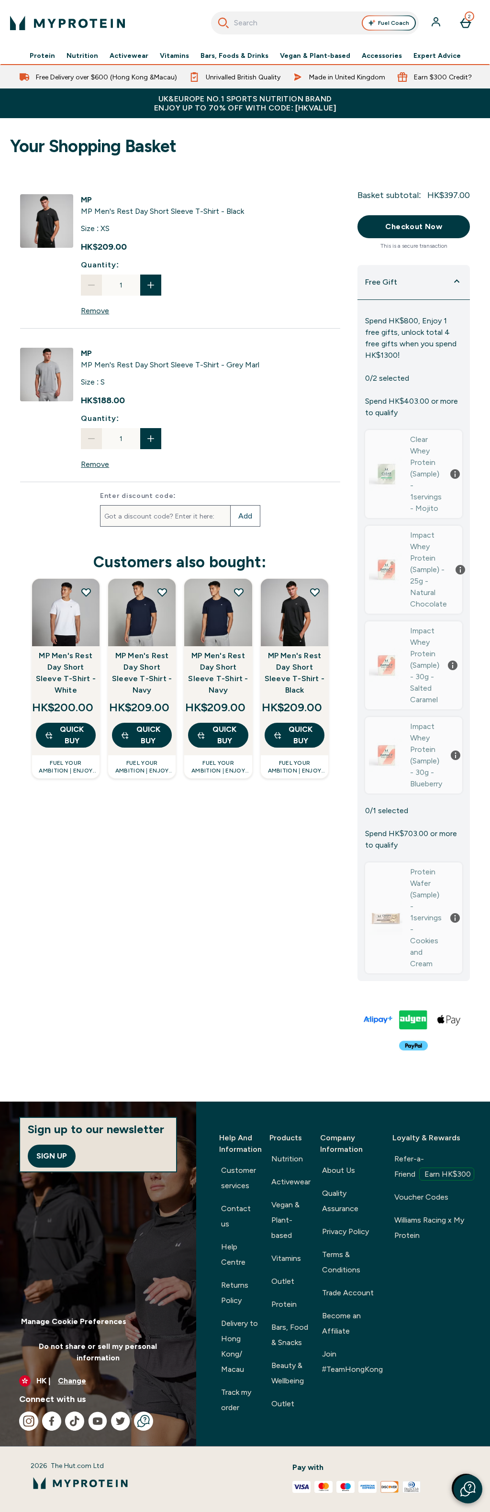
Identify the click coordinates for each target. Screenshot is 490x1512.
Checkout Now (413, 226)
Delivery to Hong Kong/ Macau (239, 1346)
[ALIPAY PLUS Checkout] (378, 1020)
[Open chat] (143, 1421)
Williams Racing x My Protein (429, 1227)
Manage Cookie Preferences (73, 1321)
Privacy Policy (345, 1231)
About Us (338, 1170)
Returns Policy (234, 1292)
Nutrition (82, 55)
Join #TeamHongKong (352, 1361)
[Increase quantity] (150, 285)
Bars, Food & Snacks (289, 1334)
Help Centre (233, 1254)
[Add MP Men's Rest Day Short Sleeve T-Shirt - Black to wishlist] (314, 592)
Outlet (282, 1281)
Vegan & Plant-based (315, 55)
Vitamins (174, 55)
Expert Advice (437, 55)
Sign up (51, 1156)
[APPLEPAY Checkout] (449, 1020)
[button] (468, 1489)
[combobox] (315, 22)
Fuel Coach (393, 23)
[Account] (437, 23)
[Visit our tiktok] (74, 1421)
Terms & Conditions (341, 1262)
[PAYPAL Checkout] (414, 1046)
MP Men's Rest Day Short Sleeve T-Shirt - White (66, 672)
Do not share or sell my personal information (98, 1352)
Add (245, 516)
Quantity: (100, 265)
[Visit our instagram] (28, 1421)
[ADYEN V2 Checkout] (414, 1020)
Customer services (238, 1178)
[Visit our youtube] (97, 1421)
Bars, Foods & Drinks (234, 55)
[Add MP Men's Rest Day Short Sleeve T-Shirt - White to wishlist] (86, 592)
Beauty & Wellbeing (287, 1373)
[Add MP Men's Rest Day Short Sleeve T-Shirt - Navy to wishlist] (162, 592)
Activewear (129, 55)
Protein (42, 55)
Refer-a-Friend (432, 1166)
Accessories (382, 55)
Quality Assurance (340, 1201)
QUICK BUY (72, 735)
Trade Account (348, 1293)
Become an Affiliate (341, 1323)
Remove (95, 311)
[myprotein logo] (67, 23)
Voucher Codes (421, 1197)
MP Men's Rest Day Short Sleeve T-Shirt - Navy (142, 672)
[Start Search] (223, 22)
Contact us (236, 1216)
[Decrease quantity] (91, 285)
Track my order (236, 1400)
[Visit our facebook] (51, 1421)
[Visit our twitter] (120, 1421)
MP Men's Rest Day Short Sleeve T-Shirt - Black (294, 672)
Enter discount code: (138, 495)
